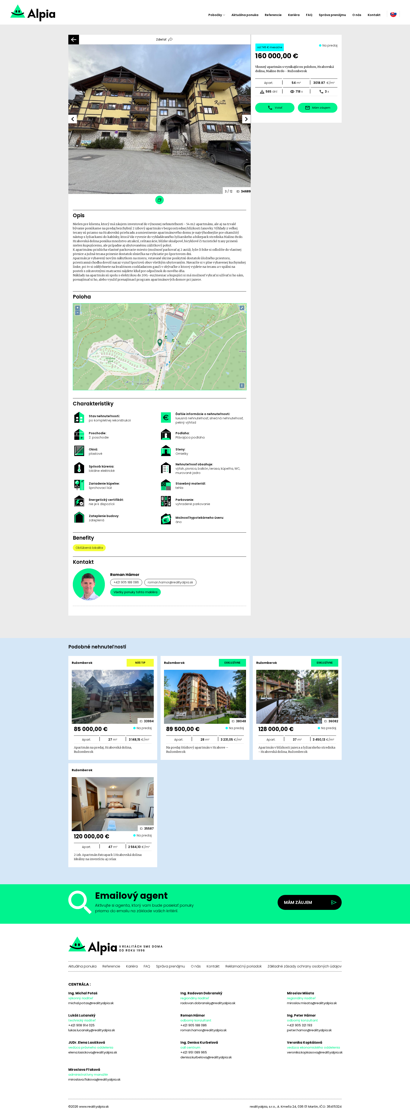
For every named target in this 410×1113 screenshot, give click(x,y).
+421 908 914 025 (81, 1025)
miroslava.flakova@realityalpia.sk (94, 1079)
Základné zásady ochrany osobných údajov (305, 966)
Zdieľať (161, 39)
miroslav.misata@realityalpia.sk (312, 1003)
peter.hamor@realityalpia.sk (309, 1030)
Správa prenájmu (332, 15)
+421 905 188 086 (126, 582)
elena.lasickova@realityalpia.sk (92, 1052)
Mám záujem (298, 902)
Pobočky (215, 15)
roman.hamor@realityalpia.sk (170, 582)
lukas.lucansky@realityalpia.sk (91, 1030)
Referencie (273, 15)
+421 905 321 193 (299, 1025)
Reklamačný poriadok (244, 966)
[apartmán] (48, 15)
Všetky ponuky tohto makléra (135, 592)
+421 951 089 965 (193, 1052)
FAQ (309, 15)
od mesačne (269, 47)
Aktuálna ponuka (244, 15)
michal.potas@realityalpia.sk (91, 1003)
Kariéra (294, 15)
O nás (356, 15)
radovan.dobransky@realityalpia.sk (207, 1003)
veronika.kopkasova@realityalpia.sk (315, 1052)
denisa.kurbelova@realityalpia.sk (206, 1057)
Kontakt (374, 15)
